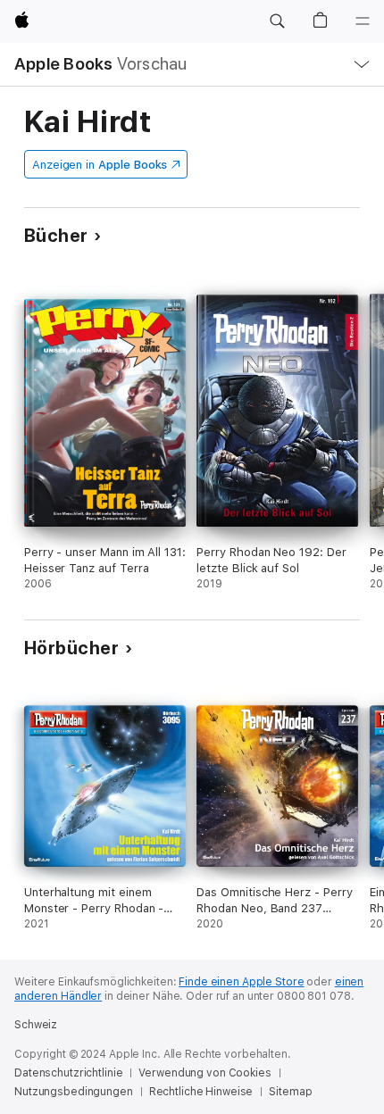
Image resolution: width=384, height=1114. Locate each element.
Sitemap (290, 1091)
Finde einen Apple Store (241, 982)
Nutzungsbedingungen (73, 1091)
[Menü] (362, 21)
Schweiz (35, 1024)
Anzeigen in (100, 164)
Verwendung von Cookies (204, 1073)
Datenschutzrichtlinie (68, 1073)
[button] (276, 21)
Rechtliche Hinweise (201, 1091)
